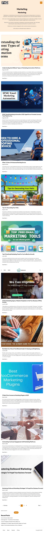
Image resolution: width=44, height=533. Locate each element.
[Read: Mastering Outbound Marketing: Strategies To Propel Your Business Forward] (22, 470)
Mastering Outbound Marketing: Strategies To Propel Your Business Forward (22, 488)
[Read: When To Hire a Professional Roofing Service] (22, 144)
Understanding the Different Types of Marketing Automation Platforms (21, 68)
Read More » (4, 78)
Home (4, 530)
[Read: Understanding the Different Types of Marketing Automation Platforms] (22, 50)
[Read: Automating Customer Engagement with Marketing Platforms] (22, 424)
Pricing (18, 530)
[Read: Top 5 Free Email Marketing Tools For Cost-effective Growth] (22, 236)
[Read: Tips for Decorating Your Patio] (22, 190)
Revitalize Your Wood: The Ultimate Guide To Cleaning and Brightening (21, 349)
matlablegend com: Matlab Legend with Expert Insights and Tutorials (13, 523)
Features (13, 530)
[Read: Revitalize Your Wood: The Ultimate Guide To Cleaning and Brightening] (22, 331)
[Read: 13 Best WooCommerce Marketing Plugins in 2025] (22, 377)
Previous (4, 505)
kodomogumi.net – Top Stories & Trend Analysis (10, 519)
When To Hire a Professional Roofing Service (14, 162)
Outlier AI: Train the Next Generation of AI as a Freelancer (11, 525)
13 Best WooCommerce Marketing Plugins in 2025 (15, 395)
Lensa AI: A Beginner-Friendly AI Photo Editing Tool (10, 521)
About (8, 530)
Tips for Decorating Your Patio (10, 207)
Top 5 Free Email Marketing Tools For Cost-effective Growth (18, 254)
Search (16, 512)
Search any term (4, 510)
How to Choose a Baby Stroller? (7, 517)
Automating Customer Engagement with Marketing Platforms (18, 442)
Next (40, 505)
